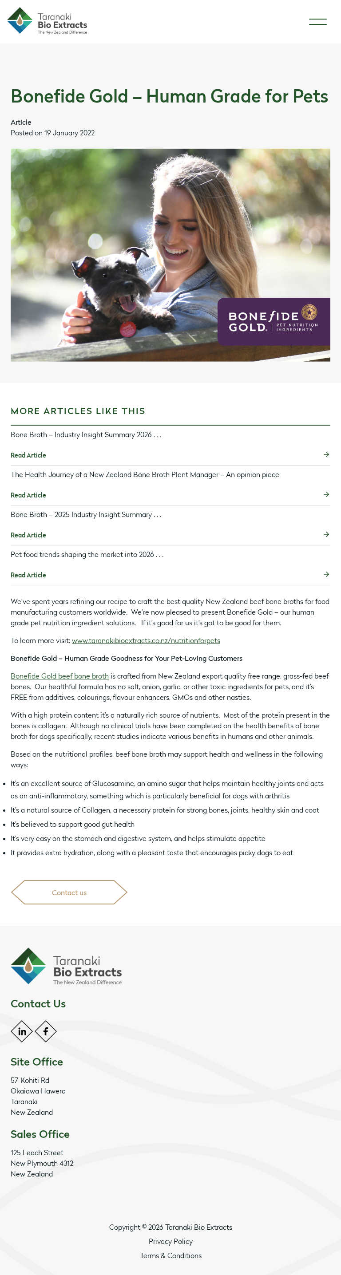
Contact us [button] (69, 892)
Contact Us (38, 1003)
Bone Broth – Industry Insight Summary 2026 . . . (86, 434)
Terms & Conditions (171, 1255)
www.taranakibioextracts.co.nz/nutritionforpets (146, 640)
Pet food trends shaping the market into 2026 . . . (87, 554)
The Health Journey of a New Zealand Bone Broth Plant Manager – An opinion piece (145, 474)
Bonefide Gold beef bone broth (60, 675)
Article (21, 122)
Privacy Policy (171, 1241)
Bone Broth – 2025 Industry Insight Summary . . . (86, 514)
